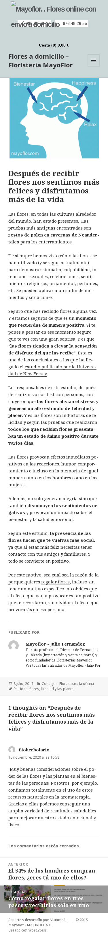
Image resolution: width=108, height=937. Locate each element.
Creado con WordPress (27, 930)
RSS (38, 35)
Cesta (54, 45)
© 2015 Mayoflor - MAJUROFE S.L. (48, 922)
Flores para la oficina (76, 683)
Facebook (48, 35)
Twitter (58, 35)
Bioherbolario (34, 750)
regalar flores (55, 582)
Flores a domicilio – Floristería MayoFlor (40, 60)
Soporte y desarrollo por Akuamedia (38, 919)
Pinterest (67, 35)
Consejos (50, 683)
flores (34, 688)
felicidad (21, 688)
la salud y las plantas (58, 688)
